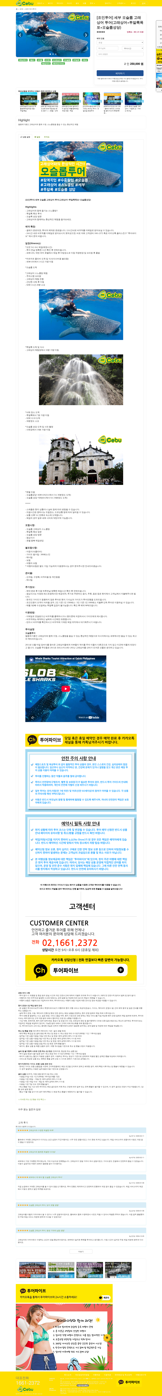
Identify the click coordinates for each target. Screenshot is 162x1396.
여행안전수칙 (141, 1374)
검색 (143, 3)
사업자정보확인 (82, 1385)
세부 (21, 9)
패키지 (50, 3)
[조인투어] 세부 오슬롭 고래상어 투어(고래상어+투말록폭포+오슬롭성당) (61, 1266)
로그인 (133, 3)
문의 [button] (92, 3)
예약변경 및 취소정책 (123, 1374)
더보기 (81, 1251)
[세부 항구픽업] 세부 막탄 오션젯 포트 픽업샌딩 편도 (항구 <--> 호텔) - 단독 (49, 108)
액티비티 (60, 3)
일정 (38, 137)
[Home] (24, 3)
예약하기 (120, 73)
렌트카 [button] (40, 3)
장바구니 (107, 3)
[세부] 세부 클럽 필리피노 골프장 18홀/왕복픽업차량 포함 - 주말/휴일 (89, 1266)
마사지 (69, 3)
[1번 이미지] (50, 54)
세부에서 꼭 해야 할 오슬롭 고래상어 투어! (45, 1177)
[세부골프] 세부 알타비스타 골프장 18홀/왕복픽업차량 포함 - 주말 (70, 108)
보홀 (84, 3)
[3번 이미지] (55, 54)
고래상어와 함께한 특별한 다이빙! (42, 1152)
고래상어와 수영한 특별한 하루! (41, 1130)
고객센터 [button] (120, 3)
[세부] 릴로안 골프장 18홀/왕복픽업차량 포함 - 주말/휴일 (28, 108)
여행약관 (96, 1374)
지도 (47, 137)
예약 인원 (100, 38)
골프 (77, 3)
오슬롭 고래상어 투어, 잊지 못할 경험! (44, 1205)
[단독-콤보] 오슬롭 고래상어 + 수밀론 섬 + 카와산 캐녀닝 (133, 108)
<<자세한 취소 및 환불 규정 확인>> (32, 1099)
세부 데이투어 (30, 9)
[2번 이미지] (53, 54)
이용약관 (107, 1374)
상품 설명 (26, 137)
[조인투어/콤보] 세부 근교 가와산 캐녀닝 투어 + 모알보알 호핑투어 (91, 108)
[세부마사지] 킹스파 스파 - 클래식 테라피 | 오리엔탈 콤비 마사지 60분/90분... (112, 109)
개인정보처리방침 (82, 1374)
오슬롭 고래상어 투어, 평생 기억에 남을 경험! (47, 1230)
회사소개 (67, 1374)
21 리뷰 (140, 32)
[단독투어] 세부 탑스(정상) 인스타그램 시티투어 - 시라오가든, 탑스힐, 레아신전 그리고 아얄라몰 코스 (32, 1268)
